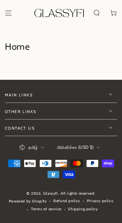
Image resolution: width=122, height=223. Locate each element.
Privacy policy (100, 200)
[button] (96, 13)
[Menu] (8, 13)
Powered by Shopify (28, 201)
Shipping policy (83, 208)
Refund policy (66, 200)
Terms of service (46, 208)
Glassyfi (50, 193)
